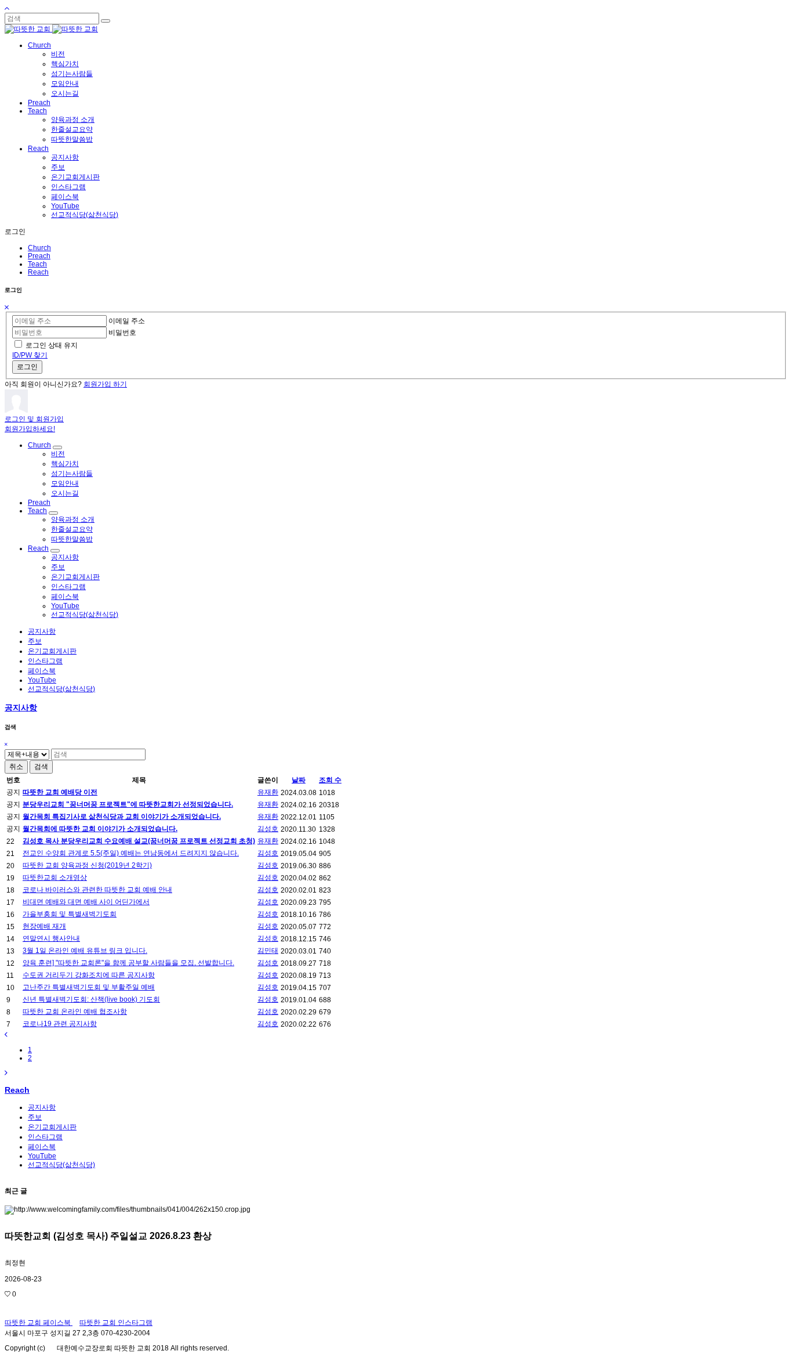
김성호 (267, 829)
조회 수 (330, 780)
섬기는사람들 (72, 74)
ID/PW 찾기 (30, 355)
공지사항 (65, 157)
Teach (37, 111)
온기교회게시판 (75, 177)
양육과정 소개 (73, 119)
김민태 (267, 951)
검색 (41, 767)
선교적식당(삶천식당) (84, 215)
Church (39, 45)
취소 (16, 767)
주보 (58, 167)
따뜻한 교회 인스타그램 (115, 1323)
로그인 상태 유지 (52, 345)
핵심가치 (65, 64)
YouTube (65, 206)
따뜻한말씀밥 (72, 139)
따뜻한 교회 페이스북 (38, 1323)
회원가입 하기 (105, 384)
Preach (39, 103)
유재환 (267, 792)
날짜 (299, 780)
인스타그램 (68, 187)
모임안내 (65, 84)
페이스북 (65, 197)
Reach (38, 149)
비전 (58, 54)
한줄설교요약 (72, 129)
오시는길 (65, 93)
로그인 (27, 367)
